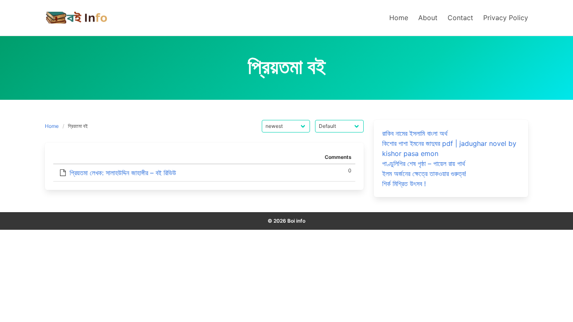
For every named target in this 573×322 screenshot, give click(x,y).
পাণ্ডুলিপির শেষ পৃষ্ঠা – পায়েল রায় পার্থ (423, 163)
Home (52, 126)
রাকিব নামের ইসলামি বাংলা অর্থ (415, 133)
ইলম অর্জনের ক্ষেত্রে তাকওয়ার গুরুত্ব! (424, 173)
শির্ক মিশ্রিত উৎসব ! (404, 183)
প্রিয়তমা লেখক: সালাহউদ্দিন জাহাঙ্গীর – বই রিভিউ (123, 173)
